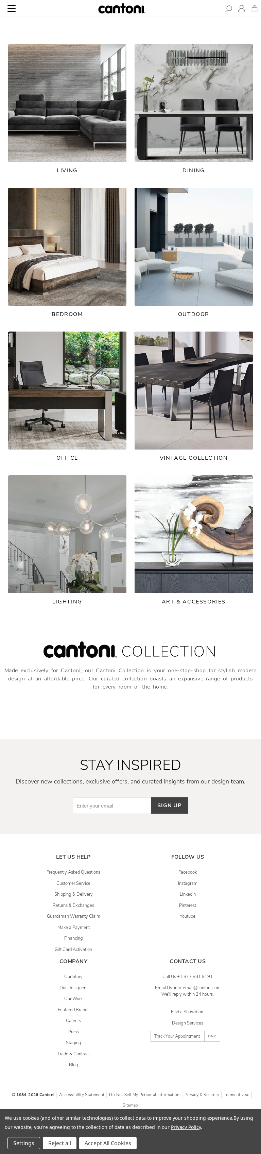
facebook (187, 872)
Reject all (59, 1143)
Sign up (169, 805)
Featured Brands (73, 1010)
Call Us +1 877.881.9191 (187, 977)
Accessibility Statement (81, 1094)
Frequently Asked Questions (73, 872)
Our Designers (73, 988)
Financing (73, 938)
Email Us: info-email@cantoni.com (188, 988)
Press (73, 1032)
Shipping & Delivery (73, 894)
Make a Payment (73, 927)
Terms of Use (236, 1094)
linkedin (188, 894)
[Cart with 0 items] (254, 10)
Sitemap (130, 1105)
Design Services (187, 1023)
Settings (23, 1143)
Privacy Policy (186, 1127)
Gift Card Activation (73, 950)
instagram (187, 883)
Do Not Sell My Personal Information (144, 1094)
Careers (73, 1021)
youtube (187, 916)
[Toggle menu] (11, 8)
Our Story (73, 977)
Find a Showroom (188, 1012)
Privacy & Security (202, 1094)
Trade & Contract (73, 1054)
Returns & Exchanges (73, 905)
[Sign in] (241, 10)
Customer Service (73, 883)
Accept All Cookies (108, 1143)
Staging (73, 1043)
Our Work (73, 999)
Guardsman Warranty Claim (73, 916)
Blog (73, 1065)
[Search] (228, 10)
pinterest (187, 905)
